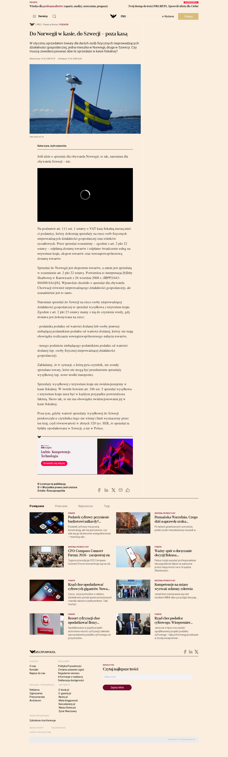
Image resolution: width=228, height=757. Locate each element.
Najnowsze (85, 506)
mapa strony (36, 728)
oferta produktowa (40, 732)
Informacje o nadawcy (70, 676)
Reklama (35, 689)
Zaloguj (188, 16)
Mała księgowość (68, 700)
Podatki (63, 24)
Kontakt (34, 669)
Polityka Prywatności (69, 666)
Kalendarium (58, 728)
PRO (123, 16)
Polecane (61, 506)
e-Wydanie (168, 16)
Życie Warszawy (68, 711)
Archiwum (35, 700)
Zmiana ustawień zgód (71, 669)
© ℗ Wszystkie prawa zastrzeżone (57, 487)
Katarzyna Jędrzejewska (51, 145)
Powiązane (37, 506)
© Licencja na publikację (51, 484)
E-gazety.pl (65, 693)
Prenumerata (37, 697)
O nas (33, 666)
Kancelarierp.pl (67, 704)
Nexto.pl (63, 697)
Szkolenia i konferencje (43, 720)
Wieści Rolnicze (67, 707)
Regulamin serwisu (68, 673)
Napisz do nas (37, 673)
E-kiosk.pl (64, 689)
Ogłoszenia (36, 693)
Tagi (107, 506)
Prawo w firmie (50, 24)
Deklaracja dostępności (71, 680)
